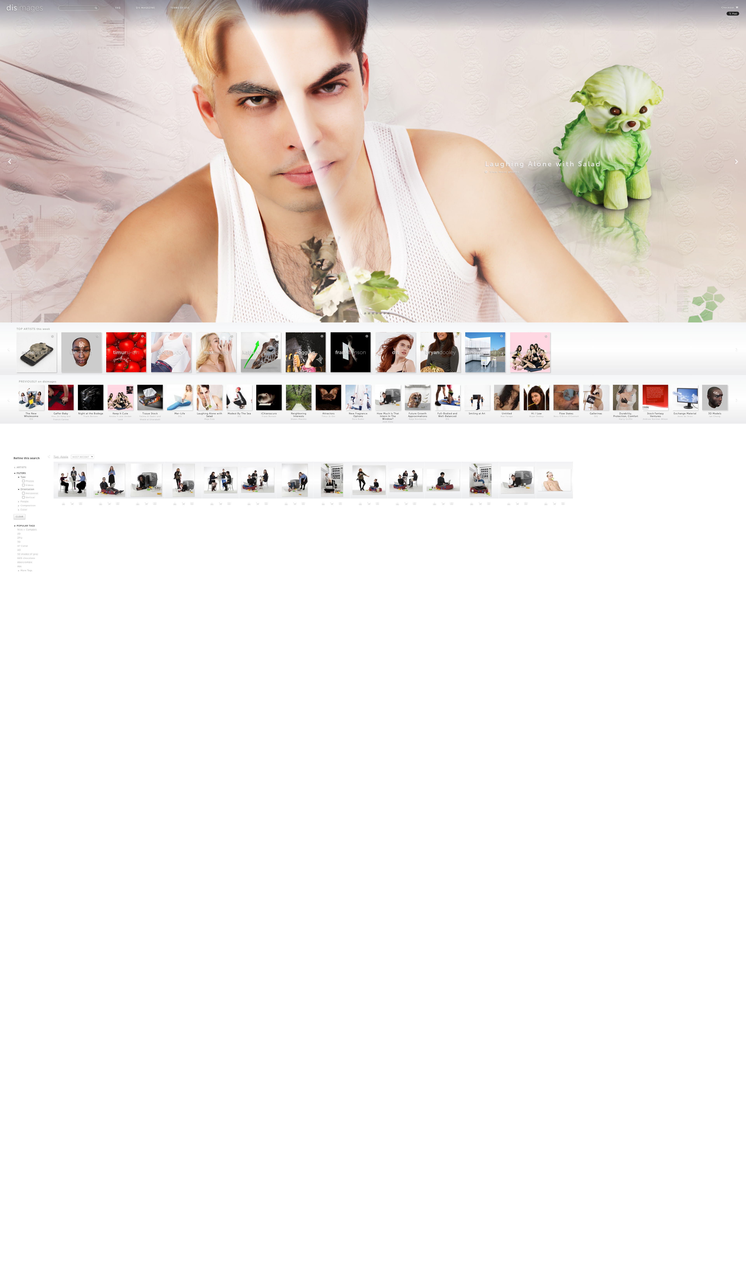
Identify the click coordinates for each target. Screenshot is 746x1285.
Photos (30, 481)
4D (19, 550)
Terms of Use (179, 8)
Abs (19, 566)
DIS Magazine (145, 8)
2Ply (19, 538)
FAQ (117, 8)
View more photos (503, 172)
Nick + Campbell (27, 529)
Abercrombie (24, 562)
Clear (19, 516)
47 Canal (22, 546)
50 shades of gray (27, 554)
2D (19, 534)
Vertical (30, 497)
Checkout (728, 7)
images (24, 8)
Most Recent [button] (80, 457)
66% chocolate (26, 558)
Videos (29, 485)
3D (19, 542)
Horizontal (32, 493)
